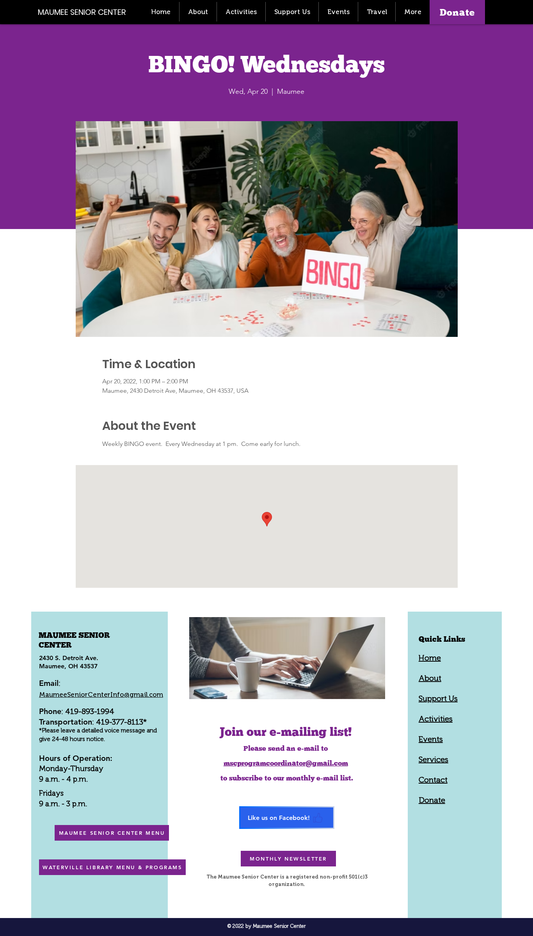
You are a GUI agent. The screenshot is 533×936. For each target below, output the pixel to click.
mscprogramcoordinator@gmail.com (286, 763)
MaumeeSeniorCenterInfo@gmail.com (101, 694)
